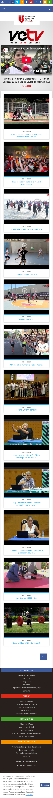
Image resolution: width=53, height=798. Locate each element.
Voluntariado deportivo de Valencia (26, 747)
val (9, 2)
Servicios (26, 678)
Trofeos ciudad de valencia (26, 704)
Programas (26, 681)
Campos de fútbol (26, 727)
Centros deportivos (26, 730)
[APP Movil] (40, 2)
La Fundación (26, 670)
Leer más (29, 794)
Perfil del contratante (26, 761)
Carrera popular (26, 701)
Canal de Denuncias (26, 765)
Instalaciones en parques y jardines (26, 733)
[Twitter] (17, 2)
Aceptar (45, 785)
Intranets (26, 684)
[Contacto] (45, 2)
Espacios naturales (26, 736)
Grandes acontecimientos (26, 713)
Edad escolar (26, 710)
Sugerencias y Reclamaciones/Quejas (26, 687)
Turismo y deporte (26, 750)
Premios (26, 756)
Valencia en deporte (26, 741)
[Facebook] (26, 2)
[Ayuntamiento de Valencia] (2, 2)
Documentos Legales (26, 675)
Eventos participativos (26, 707)
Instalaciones (26, 719)
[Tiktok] (35, 2)
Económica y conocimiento (26, 753)
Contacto (26, 691)
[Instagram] (22, 2)
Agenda (26, 696)
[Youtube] (31, 2)
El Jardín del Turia (26, 724)
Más (43, 656)
